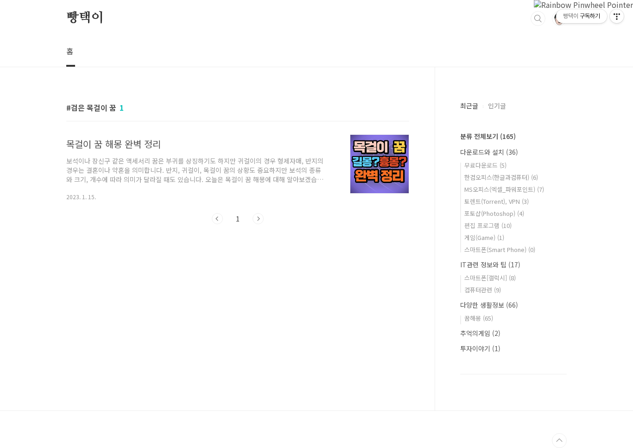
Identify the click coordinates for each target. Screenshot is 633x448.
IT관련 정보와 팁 (490, 264)
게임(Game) (484, 237)
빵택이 (84, 18)
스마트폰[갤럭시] (490, 277)
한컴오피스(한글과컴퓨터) (501, 177)
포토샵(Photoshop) (494, 213)
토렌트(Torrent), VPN (496, 201)
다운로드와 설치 (489, 152)
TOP (559, 440)
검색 (538, 18)
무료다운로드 (485, 165)
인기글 (497, 105)
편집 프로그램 (488, 225)
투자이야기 (480, 348)
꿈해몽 (478, 318)
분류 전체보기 (488, 136)
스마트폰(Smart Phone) (499, 249)
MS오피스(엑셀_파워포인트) (504, 189)
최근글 (469, 105)
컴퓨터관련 (482, 289)
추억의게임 (480, 333)
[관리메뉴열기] (617, 16)
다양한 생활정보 (489, 304)
